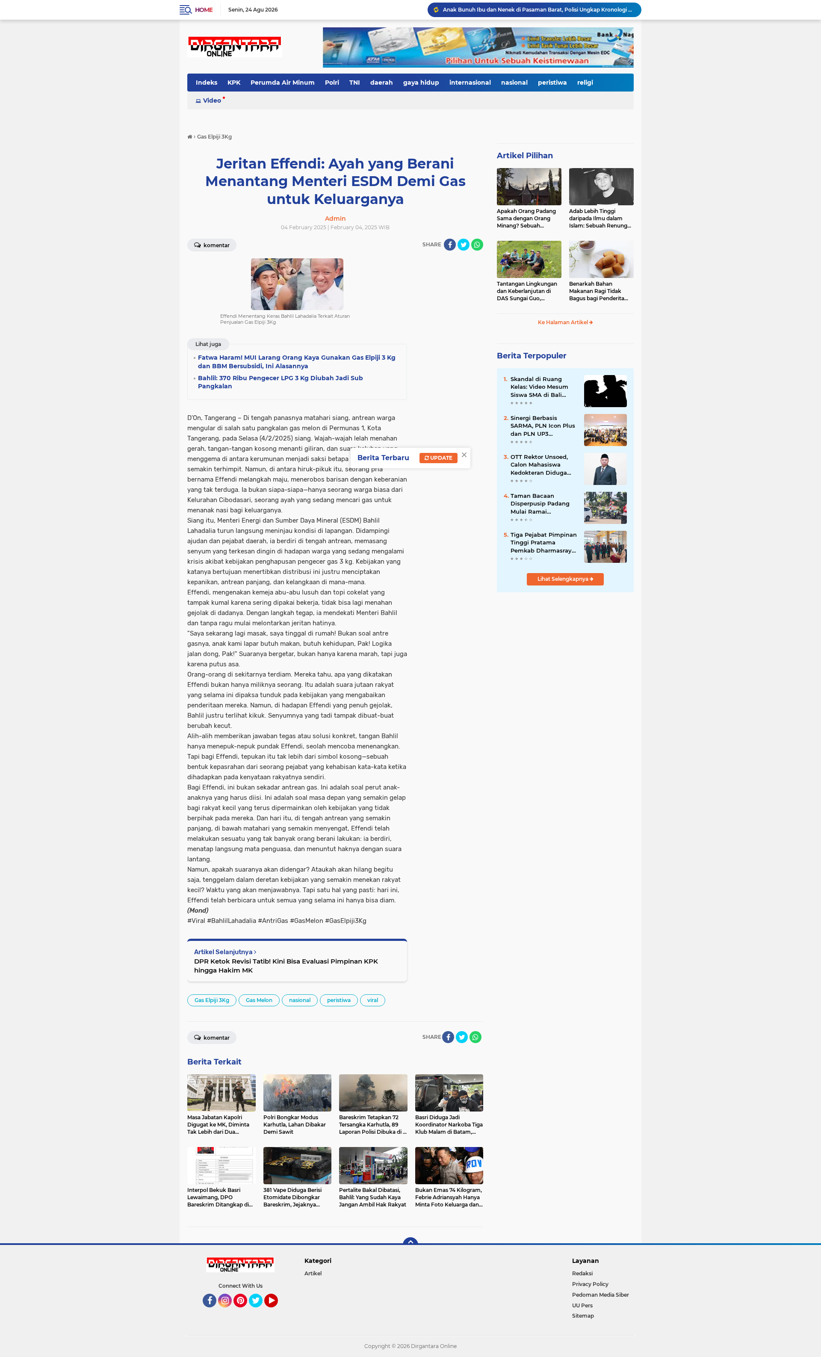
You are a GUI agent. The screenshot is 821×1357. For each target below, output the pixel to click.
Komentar (216, 245)
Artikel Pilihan (525, 155)
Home (204, 10)
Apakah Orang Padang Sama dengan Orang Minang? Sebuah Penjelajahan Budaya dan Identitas (526, 218)
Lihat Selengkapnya (563, 579)
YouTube (276, 1311)
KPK (233, 82)
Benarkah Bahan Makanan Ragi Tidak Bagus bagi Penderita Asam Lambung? (596, 291)
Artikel (313, 1273)
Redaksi (582, 1273)
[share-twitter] (464, 245)
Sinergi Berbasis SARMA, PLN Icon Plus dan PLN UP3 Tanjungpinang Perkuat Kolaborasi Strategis (543, 426)
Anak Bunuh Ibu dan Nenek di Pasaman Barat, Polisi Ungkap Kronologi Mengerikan (538, 9)
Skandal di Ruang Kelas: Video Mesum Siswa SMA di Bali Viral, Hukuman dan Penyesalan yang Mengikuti (539, 387)
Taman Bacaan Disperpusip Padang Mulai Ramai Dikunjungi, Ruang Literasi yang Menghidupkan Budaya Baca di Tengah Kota (540, 503)
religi (585, 82)
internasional (470, 82)
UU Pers (582, 1305)
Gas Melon (259, 1000)
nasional (514, 82)
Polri (332, 82)
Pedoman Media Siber (600, 1295)
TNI (354, 82)
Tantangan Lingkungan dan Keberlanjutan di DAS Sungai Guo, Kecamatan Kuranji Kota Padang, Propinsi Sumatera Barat (529, 291)
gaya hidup (421, 82)
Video (212, 100)
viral (372, 1000)
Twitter (259, 1311)
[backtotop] (410, 1245)
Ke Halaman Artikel (563, 322)
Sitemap (583, 1316)
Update (440, 458)
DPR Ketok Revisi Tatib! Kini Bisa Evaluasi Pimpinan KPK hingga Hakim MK (286, 965)
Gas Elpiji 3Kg (212, 1000)
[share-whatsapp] (477, 245)
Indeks (206, 82)
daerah (381, 82)
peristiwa (552, 82)
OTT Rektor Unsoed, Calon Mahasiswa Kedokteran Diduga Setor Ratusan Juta (539, 464)
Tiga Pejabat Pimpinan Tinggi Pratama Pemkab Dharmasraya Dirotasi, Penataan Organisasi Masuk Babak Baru (544, 542)
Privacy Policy (590, 1284)
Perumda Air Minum (283, 82)
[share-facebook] (450, 245)
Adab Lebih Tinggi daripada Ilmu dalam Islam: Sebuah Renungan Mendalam (601, 218)
